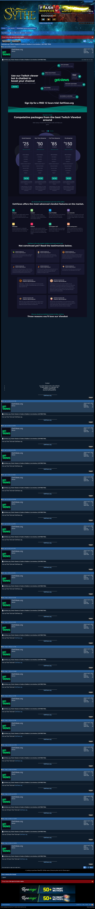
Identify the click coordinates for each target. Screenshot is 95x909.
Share (90, 397)
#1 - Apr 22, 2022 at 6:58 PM (9, 46)
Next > (91, 41)
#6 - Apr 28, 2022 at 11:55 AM (9, 499)
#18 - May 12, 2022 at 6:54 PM (10, 794)
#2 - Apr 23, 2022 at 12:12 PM (9, 401)
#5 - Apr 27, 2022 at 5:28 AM (9, 474)
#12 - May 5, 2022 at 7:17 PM (9, 646)
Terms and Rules (91, 907)
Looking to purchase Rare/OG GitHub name (38, 870)
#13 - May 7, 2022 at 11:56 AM (9, 671)
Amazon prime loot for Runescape (60, 870)
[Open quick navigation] (93, 28)
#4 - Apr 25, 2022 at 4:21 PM (9, 450)
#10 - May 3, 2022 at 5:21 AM (9, 597)
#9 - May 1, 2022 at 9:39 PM (9, 573)
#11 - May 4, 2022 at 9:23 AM (9, 622)
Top (90, 904)
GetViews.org (17, 49)
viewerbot (29, 32)
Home (86, 904)
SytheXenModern (6, 904)
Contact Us (78, 904)
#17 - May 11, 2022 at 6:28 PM (9, 769)
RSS (92, 904)
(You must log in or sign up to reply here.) (11, 867)
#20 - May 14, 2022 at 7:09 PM (10, 843)
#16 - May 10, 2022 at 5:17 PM (10, 745)
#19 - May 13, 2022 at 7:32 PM (10, 818)
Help (83, 904)
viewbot (18, 32)
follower (7, 32)
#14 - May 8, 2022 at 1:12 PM (9, 695)
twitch (12, 32)
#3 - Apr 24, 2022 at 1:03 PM (9, 425)
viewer (23, 32)
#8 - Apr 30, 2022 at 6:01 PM (9, 548)
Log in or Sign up (88, 1)
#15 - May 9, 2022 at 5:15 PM (9, 720)
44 (92, 50)
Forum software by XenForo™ (13, 907)
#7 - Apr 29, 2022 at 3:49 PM (9, 523)
